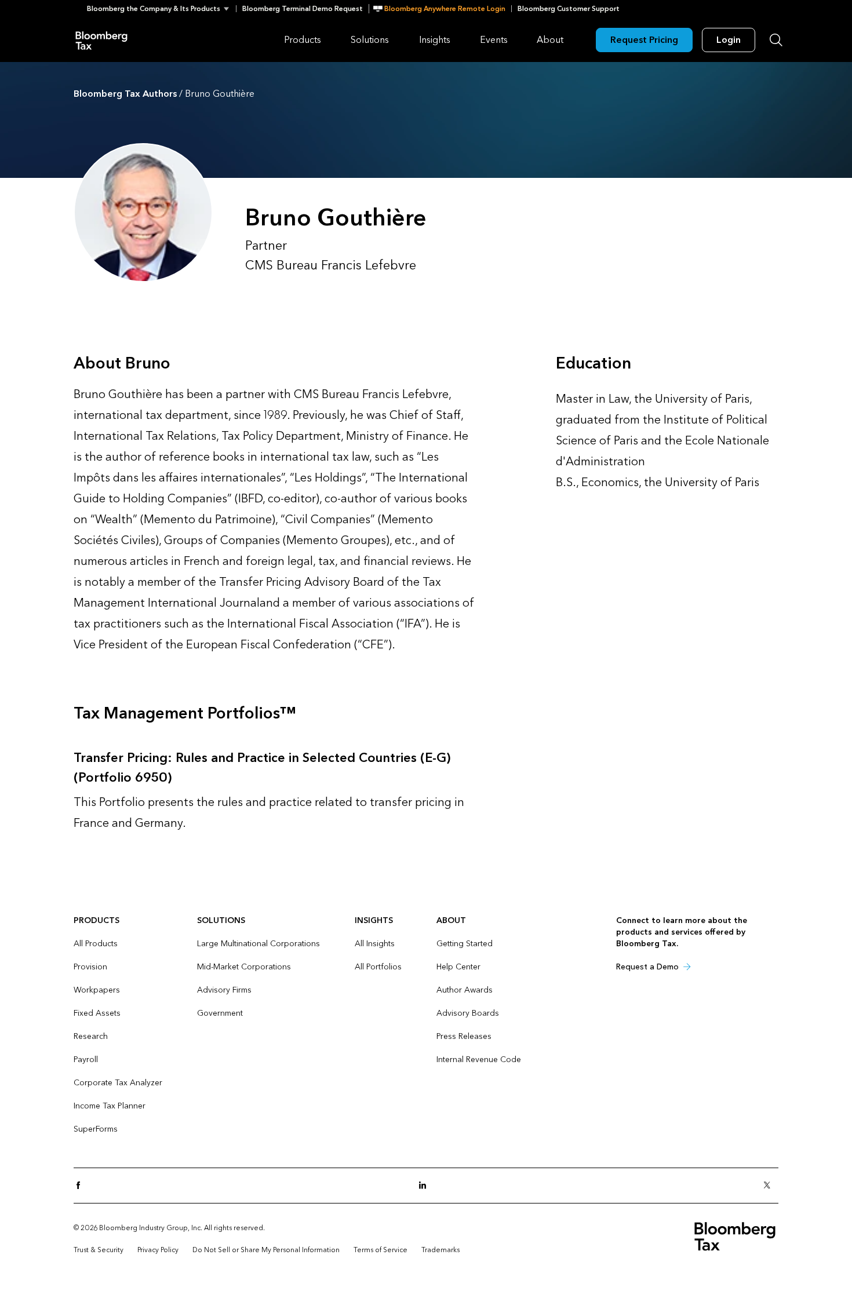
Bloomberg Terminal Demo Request (302, 8)
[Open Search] (776, 40)
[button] (161, 8)
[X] (770, 1185)
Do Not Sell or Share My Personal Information (266, 1249)
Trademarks (440, 1249)
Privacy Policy (158, 1249)
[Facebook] (82, 1185)
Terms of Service (380, 1249)
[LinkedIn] (426, 1185)
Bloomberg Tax (101, 39)
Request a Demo (647, 966)
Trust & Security (98, 1249)
